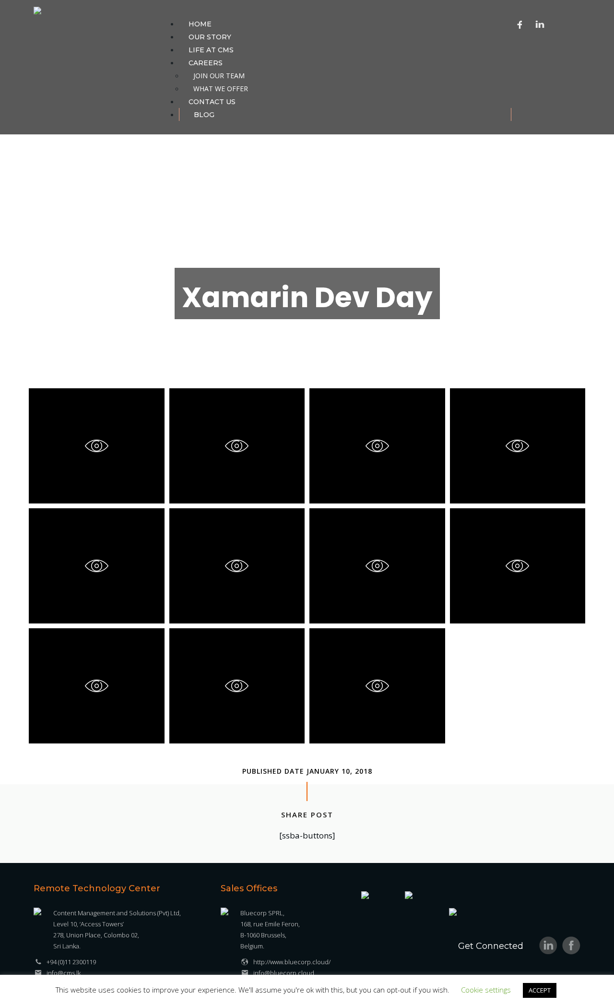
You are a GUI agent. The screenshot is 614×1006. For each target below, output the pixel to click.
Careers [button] (206, 63)
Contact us (212, 101)
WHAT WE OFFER (220, 88)
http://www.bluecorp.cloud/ (292, 962)
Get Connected (490, 946)
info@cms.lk (64, 973)
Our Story (210, 37)
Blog (204, 114)
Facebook (520, 24)
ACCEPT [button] (540, 990)
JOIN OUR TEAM (219, 75)
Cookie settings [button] (486, 989)
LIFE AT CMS (211, 50)
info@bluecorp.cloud (283, 973)
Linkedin (540, 24)
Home (200, 24)
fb (571, 945)
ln (548, 945)
